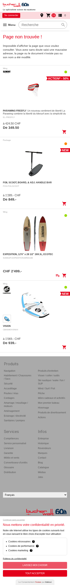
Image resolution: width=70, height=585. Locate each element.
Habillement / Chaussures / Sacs (17, 377)
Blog (40, 462)
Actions (42, 417)
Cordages (9, 398)
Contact (42, 457)
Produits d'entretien (48, 371)
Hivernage (43, 407)
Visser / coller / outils (49, 375)
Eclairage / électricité (15, 416)
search (63, 24)
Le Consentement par (35, 582)
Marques (42, 453)
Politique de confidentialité (15, 558)
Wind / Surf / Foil (46, 388)
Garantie (8, 453)
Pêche (41, 393)
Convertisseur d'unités (15, 462)
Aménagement (11, 411)
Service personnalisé (15, 443)
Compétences (11, 438)
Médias (42, 472)
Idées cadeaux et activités (51, 398)
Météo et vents (11, 457)
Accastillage (10, 388)
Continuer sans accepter (14, 520)
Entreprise (43, 438)
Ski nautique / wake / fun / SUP (51, 382)
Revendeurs (44, 448)
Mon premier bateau (48, 403)
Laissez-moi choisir (35, 565)
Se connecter (11, 15)
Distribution (10, 472)
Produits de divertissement (52, 412)
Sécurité (8, 383)
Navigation (9, 371)
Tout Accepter (35, 573)
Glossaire (9, 467)
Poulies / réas (11, 393)
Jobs (40, 477)
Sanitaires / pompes (14, 420)
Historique (43, 443)
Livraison (9, 448)
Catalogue (43, 467)
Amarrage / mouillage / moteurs (16, 405)
